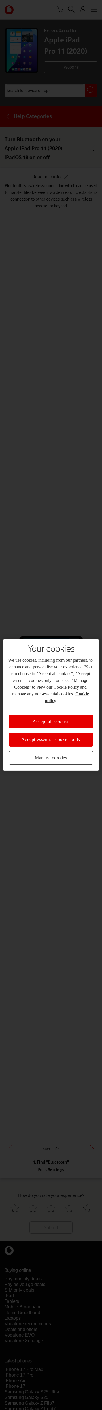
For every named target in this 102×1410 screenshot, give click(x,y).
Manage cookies (51, 757)
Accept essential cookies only (50, 739)
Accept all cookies (51, 721)
